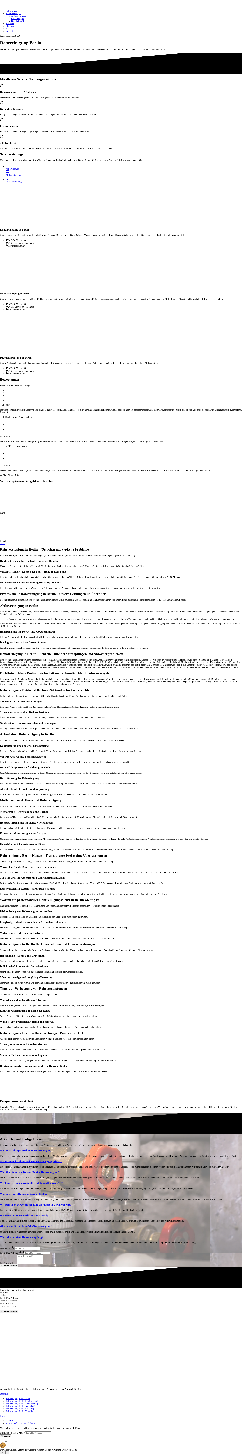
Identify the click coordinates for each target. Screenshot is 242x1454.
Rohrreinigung (12, 11)
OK (2, 1452)
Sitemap (9, 1420)
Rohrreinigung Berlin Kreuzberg (20, 1408)
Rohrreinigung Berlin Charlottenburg (22, 1403)
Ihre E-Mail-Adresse (10, 1253)
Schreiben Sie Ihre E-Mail (12, 1433)
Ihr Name (5, 1248)
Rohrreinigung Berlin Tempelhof (20, 1406)
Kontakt (9, 31)
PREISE (9, 28)
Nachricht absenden (9, 1312)
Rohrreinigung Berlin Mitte (18, 1398)
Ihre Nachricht (6, 1263)
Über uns (10, 26)
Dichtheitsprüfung (19, 21)
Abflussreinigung (18, 16)
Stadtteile (10, 23)
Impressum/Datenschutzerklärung (20, 1423)
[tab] (124, 167)
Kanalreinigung (18, 18)
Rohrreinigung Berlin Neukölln (19, 1411)
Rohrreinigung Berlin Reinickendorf (22, 1401)
